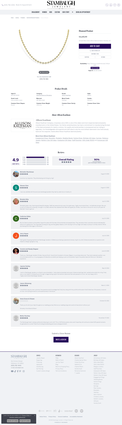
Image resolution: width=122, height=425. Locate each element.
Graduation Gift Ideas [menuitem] (100, 371)
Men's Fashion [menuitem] (98, 394)
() (48, 157)
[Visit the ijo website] (48, 411)
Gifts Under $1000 (88, 140)
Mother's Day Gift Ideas (49, 140)
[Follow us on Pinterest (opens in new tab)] (20, 371)
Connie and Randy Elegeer (29, 249)
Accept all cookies (25, 421)
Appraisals (39, 364)
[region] (44, 47)
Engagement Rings (42, 138)
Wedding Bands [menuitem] (98, 379)
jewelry (17, 17)
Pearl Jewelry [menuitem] (97, 388)
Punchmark (64, 422)
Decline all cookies (13, 421)
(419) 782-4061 (44, 79)
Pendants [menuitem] (96, 384)
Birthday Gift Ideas (89, 138)
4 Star (24, 159)
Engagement (36, 12)
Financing (39, 362)
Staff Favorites (77, 140)
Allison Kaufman (66, 95)
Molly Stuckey (25, 316)
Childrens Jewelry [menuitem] (99, 397)
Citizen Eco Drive (79, 362)
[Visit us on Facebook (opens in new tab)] (17, 371)
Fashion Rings (77, 138)
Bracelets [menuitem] (96, 390)
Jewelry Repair (40, 358)
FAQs (57, 358)
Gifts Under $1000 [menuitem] (99, 364)
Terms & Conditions (61, 371)
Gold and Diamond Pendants (33, 17)
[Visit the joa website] (60, 411)
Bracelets (52, 138)
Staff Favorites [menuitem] (98, 369)
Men (50, 12)
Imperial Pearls (79, 366)
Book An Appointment (83, 12)
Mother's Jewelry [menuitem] (98, 399)
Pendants (23, 17)
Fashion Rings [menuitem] (97, 381)
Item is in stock (95, 68)
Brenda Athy (24, 199)
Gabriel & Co (78, 364)
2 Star (24, 162)
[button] (106, 4)
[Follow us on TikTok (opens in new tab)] (15, 371)
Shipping (87, 57)
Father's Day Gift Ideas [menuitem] (100, 373)
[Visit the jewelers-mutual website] (68, 411)
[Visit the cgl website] (81, 411)
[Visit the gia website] (41, 411)
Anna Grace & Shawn (27, 299)
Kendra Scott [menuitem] (97, 403)
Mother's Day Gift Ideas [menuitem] (100, 375)
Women (44, 12)
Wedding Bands (68, 138)
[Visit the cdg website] (76, 411)
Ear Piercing (39, 369)
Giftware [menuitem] (96, 401)
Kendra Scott (78, 369)
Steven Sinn (24, 186)
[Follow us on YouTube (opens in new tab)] (12, 371)
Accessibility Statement (76, 416)
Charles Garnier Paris (81, 360)
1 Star (24, 164)
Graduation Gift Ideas (64, 140)
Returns (103, 57)
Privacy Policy (59, 369)
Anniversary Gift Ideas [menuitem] (100, 358)
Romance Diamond (80, 371)
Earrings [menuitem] (96, 386)
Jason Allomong (25, 283)
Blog (57, 364)
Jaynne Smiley (25, 266)
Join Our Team (60, 362)
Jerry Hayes (24, 234)
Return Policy (43, 416)
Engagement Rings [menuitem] (99, 377)
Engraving (39, 360)
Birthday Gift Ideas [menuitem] (99, 360)
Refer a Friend (59, 360)
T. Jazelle (77, 373)
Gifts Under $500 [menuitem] (98, 362)
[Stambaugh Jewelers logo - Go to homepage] (61, 5)
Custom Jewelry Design (43, 371)
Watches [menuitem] (96, 392)
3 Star (24, 161)
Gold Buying (39, 366)
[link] (8, 4)
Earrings (99, 138)
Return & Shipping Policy (62, 366)
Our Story (65, 12)
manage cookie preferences (17, 417)
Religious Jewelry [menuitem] (98, 366)
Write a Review (61, 339)
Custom (57, 12)
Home (12, 17)
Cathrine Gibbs (25, 216)
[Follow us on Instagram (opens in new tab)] (24, 371)
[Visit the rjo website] (55, 411)
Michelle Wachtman (27, 172)
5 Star (24, 157)
